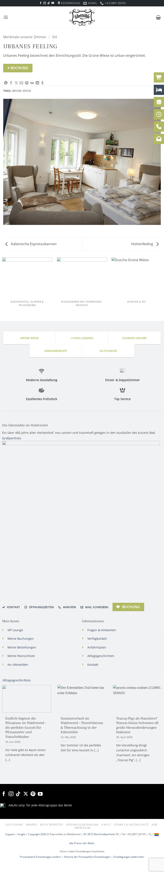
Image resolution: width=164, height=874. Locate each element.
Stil (54, 37)
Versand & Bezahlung (82, 824)
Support (10, 834)
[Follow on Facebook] (40, 3)
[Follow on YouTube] (52, 3)
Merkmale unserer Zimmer (24, 37)
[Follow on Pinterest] (33, 794)
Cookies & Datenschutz (131, 824)
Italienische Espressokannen (33, 244)
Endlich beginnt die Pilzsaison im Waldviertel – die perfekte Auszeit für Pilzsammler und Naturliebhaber (25, 727)
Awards (31, 824)
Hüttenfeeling (142, 244)
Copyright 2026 (37, 834)
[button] (5, 17)
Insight (21, 834)
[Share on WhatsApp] (5, 83)
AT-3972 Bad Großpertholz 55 (101, 834)
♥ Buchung (17, 68)
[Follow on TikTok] (48, 3)
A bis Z (106, 824)
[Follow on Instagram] (44, 3)
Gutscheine (14, 824)
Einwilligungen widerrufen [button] (128, 857)
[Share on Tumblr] (42, 83)
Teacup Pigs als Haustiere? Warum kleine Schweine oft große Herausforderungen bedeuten (137, 725)
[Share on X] (16, 83)
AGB (154, 824)
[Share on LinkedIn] (37, 83)
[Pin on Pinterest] (26, 83)
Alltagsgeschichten (16, 680)
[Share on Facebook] (11, 83)
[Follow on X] (25, 794)
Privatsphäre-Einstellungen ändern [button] (40, 857)
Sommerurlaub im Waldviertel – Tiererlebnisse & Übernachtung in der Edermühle (82, 725)
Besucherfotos (51, 824)
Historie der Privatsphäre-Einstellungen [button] (87, 857)
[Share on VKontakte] (32, 83)
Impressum (83, 828)
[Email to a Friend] (21, 83)
